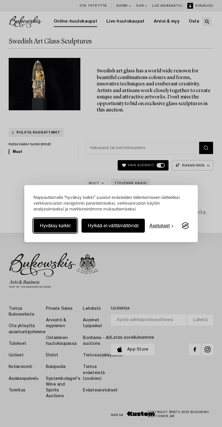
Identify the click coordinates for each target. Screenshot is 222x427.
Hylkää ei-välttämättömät (113, 225)
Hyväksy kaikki (55, 225)
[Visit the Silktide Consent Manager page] (185, 226)
